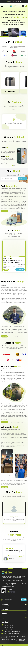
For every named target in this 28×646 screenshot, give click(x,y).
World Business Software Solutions (20, 645)
